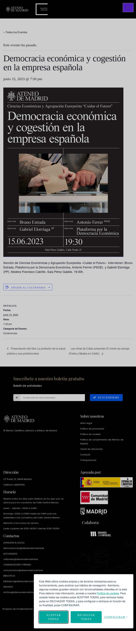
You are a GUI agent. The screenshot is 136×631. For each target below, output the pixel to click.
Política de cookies (108, 593)
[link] (108, 593)
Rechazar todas (86, 617)
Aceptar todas (53, 617)
